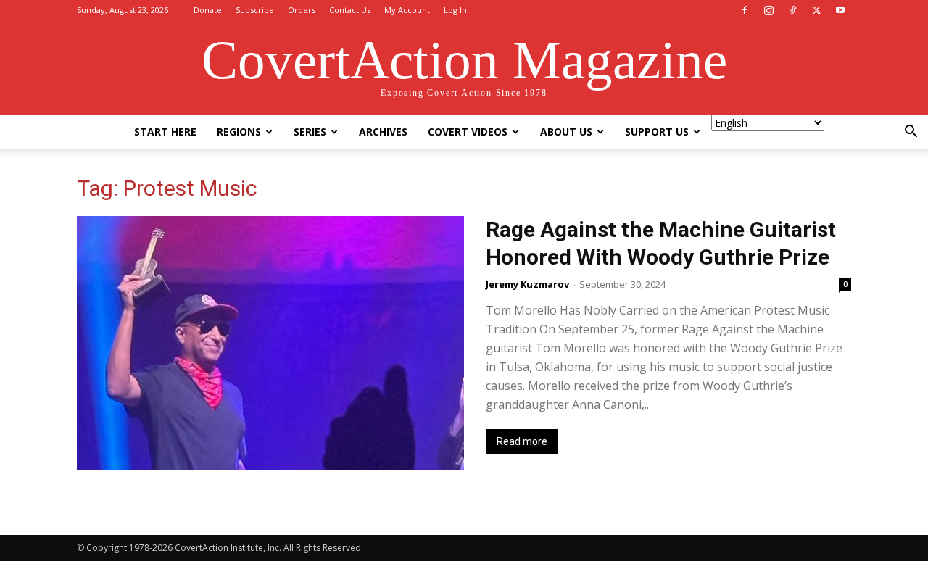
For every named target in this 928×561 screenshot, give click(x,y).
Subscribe (255, 9)
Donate (208, 9)
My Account (407, 9)
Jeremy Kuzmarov (527, 284)
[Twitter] (816, 10)
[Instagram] (768, 10)
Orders (301, 9)
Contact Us (349, 9)
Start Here (165, 131)
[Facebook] (744, 10)
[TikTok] (792, 10)
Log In (455, 9)
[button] (910, 133)
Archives (383, 131)
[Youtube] (840, 10)
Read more (522, 441)
